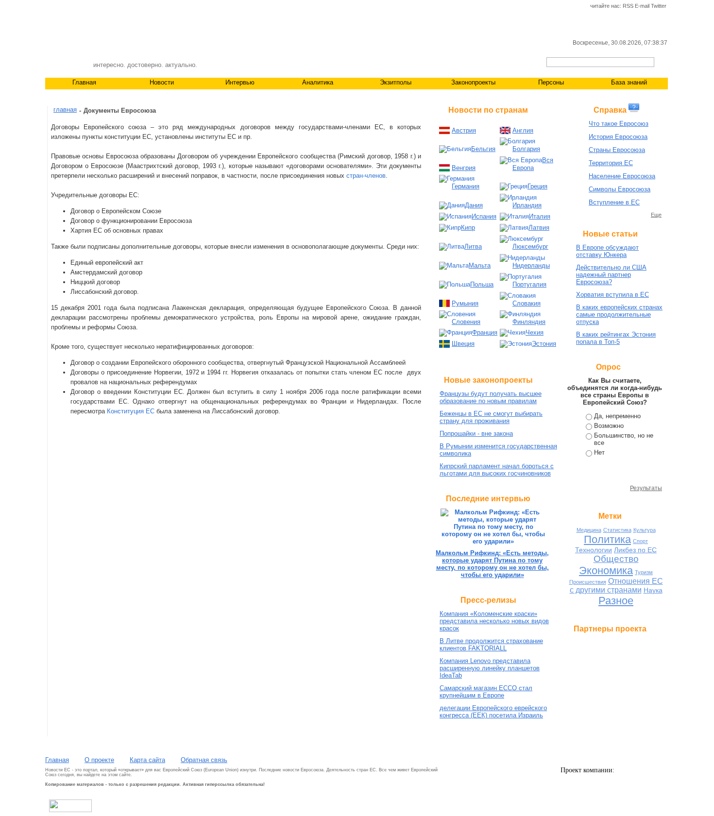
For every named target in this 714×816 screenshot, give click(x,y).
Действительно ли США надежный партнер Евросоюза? (611, 275)
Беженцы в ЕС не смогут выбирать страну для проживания (491, 417)
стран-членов (366, 175)
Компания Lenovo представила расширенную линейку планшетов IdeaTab (490, 668)
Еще (656, 215)
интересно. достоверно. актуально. (145, 64)
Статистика (617, 530)
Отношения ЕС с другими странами (616, 585)
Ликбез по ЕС (635, 550)
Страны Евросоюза (617, 149)
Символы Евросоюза (619, 189)
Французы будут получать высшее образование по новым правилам (491, 397)
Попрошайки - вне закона (476, 433)
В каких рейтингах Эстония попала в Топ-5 (616, 338)
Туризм (644, 572)
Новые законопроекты (488, 380)
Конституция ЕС (130, 411)
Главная (84, 82)
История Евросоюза (618, 136)
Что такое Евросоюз (618, 123)
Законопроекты (473, 82)
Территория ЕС (611, 163)
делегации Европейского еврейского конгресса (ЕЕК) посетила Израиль (493, 711)
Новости (162, 82)
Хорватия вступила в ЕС (612, 294)
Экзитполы (395, 82)
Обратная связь (204, 760)
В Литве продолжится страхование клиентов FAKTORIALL (491, 644)
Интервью (240, 82)
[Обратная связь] (66, 6)
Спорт (640, 541)
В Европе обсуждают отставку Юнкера (607, 251)
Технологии (593, 550)
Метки (610, 516)
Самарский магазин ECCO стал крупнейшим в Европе (486, 691)
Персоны (551, 82)
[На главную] (50, 6)
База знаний (629, 82)
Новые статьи (610, 234)
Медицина (589, 530)
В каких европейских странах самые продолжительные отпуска (619, 314)
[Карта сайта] (83, 6)
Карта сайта (147, 760)
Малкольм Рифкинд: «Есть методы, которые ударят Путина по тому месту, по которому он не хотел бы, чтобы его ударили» (492, 563)
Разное (615, 601)
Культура (644, 530)
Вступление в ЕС (614, 202)
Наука (653, 590)
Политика (607, 539)
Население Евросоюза (622, 176)
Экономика (606, 570)
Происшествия (587, 582)
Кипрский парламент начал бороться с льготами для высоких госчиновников (497, 469)
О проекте (99, 760)
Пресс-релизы (488, 600)
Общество (616, 559)
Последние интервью (488, 498)
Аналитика (317, 82)
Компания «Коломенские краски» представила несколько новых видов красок (494, 621)
